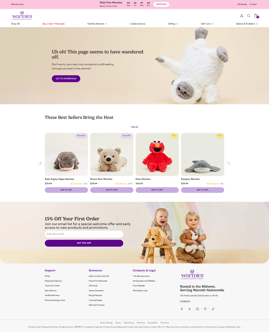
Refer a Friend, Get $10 (99, 276)
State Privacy (129, 323)
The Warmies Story (141, 276)
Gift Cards (93, 286)
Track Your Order (52, 286)
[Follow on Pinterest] (205, 309)
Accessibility (153, 323)
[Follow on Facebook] (181, 309)
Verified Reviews (52, 295)
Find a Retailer (139, 286)
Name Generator (96, 291)
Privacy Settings (106, 323)
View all (134, 127)
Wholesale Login (140, 291)
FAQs (47, 276)
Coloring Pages (95, 300)
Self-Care (206, 24)
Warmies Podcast (96, 305)
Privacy (118, 323)
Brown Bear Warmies (101, 179)
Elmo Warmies (143, 179)
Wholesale (242, 4)
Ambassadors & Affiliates (144, 281)
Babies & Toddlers (245, 24)
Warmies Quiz (17, 4)
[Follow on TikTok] (213, 309)
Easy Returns (50, 291)
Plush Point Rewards (98, 281)
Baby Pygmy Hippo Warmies (59, 179)
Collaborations (137, 24)
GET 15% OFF (84, 243)
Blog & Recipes (95, 295)
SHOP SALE (161, 4)
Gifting (171, 24)
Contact (253, 4)
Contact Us (185, 301)
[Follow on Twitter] (189, 309)
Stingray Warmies (190, 179)
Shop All (15, 24)
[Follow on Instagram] (197, 309)
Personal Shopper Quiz (55, 300)
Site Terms (141, 323)
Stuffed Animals (95, 24)
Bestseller (82, 136)
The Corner (164, 323)
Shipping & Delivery (53, 281)
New (175, 136)
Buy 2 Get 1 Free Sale (54, 24)
